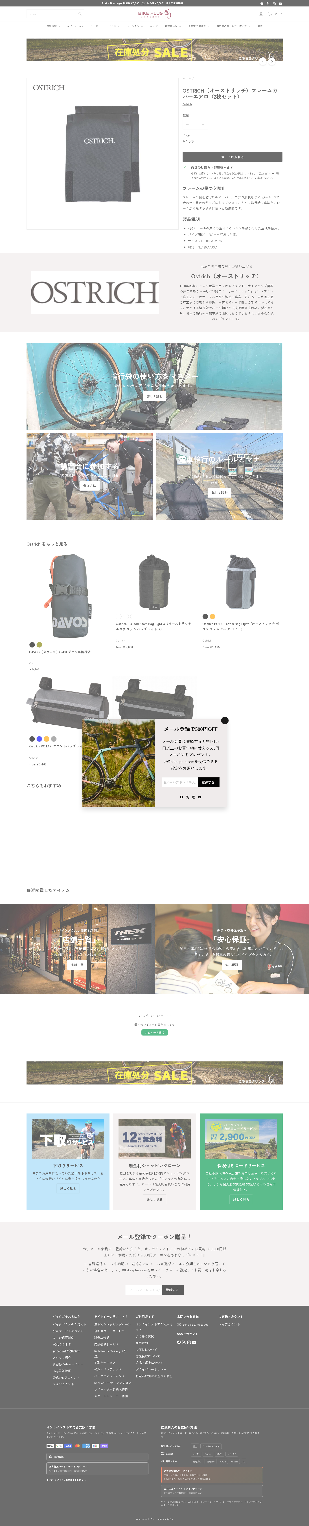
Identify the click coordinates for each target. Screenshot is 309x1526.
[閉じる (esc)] (225, 720)
